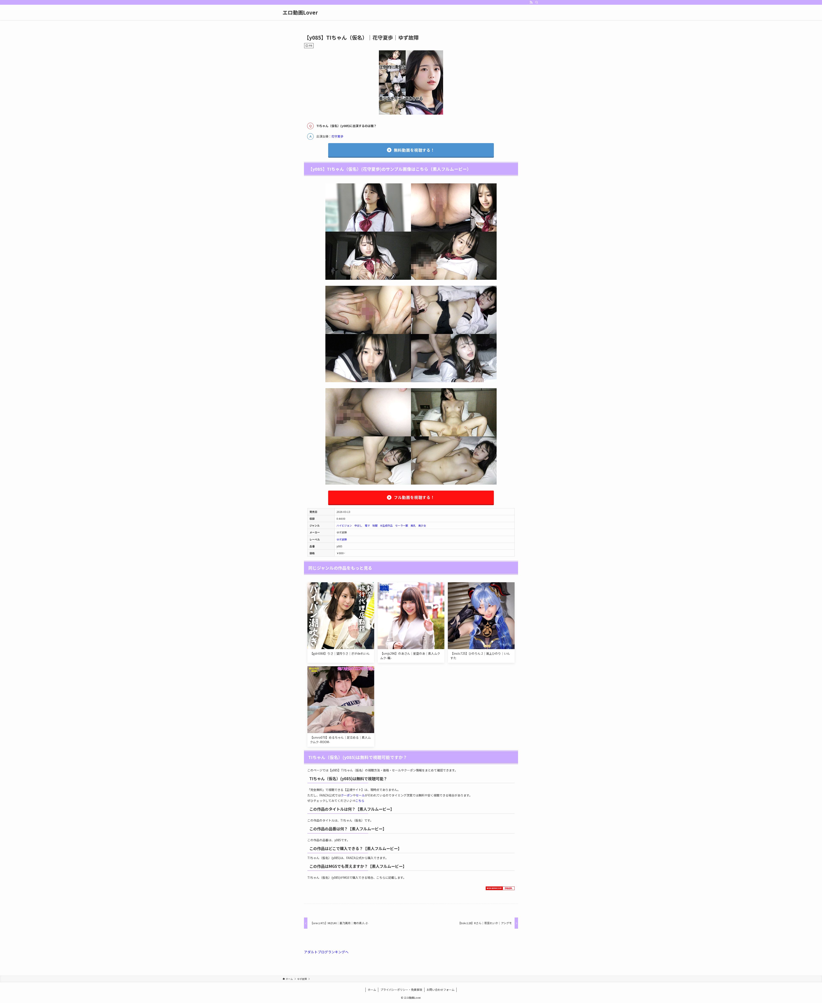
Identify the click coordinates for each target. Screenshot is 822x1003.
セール (360, 795)
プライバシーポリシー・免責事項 (401, 990)
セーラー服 (401, 525)
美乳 (413, 525)
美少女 (422, 525)
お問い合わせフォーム (440, 990)
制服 (375, 525)
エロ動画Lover (300, 12)
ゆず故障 (342, 539)
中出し (358, 525)
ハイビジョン (344, 525)
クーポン (347, 795)
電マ (367, 525)
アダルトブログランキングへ (326, 951)
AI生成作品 (386, 525)
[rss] (531, 2)
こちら (359, 800)
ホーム (372, 990)
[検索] (536, 2)
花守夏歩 (337, 136)
